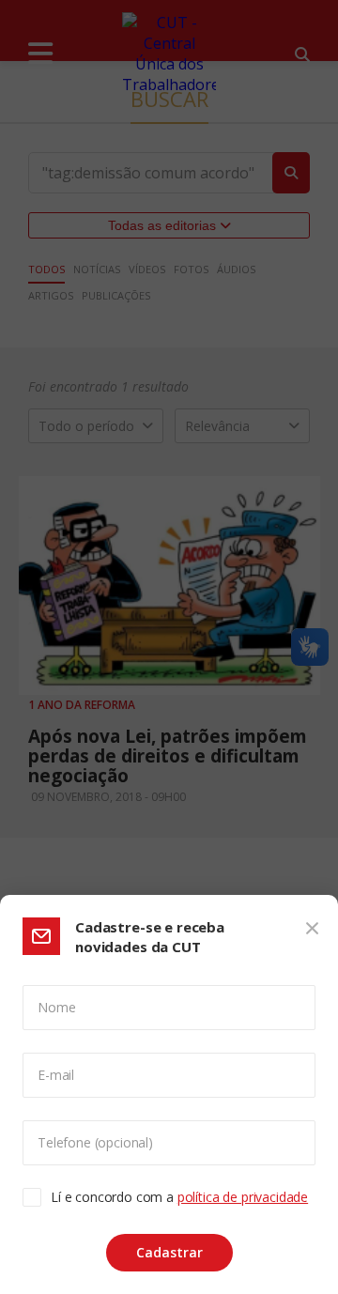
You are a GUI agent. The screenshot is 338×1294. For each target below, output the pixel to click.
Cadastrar (169, 1252)
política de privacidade (242, 1197)
